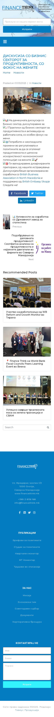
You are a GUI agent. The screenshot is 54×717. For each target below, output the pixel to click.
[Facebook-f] (19, 512)
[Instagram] (34, 512)
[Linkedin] (24, 512)
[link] (36, 181)
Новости (36, 83)
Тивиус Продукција (27, 710)
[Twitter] (29, 512)
